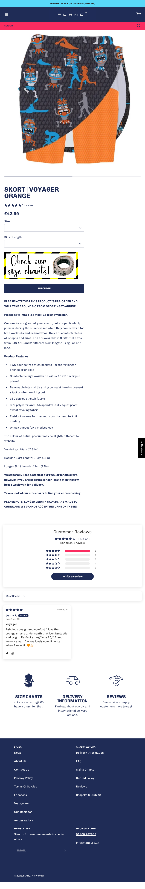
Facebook (20, 795)
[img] (14, 610)
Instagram (21, 803)
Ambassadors (23, 820)
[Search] (137, 26)
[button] (8, 14)
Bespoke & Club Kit (88, 795)
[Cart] (137, 14)
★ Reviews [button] (141, 448)
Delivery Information (90, 752)
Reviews (81, 786)
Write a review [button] (73, 576)
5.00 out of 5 (81, 539)
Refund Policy (85, 778)
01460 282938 (86, 834)
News (18, 752)
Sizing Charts (85, 769)
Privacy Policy (23, 778)
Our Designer (23, 812)
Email (21, 850)
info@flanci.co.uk (87, 842)
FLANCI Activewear (33, 875)
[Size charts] (44, 265)
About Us (20, 761)
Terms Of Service (25, 786)
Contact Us (21, 769)
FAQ (78, 761)
